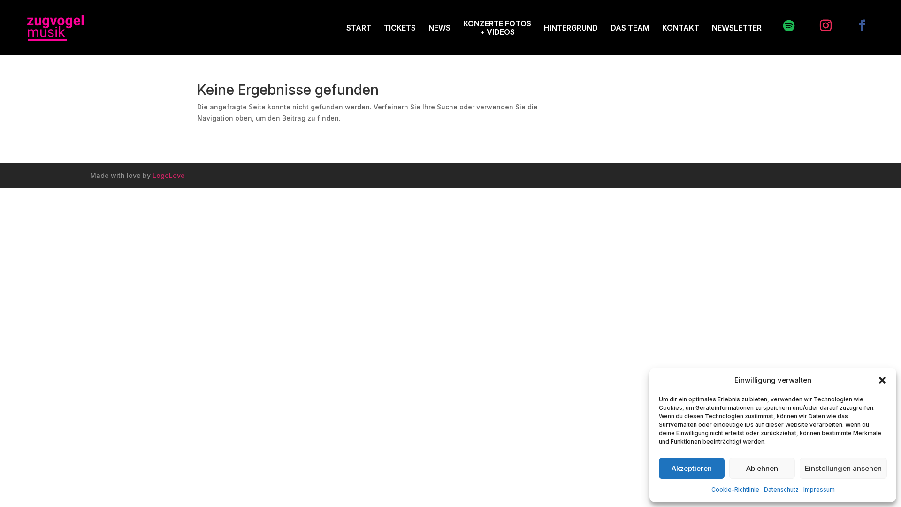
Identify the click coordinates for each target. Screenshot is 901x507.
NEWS (439, 27)
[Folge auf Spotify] (784, 26)
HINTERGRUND (571, 27)
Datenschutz (781, 489)
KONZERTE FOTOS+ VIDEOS (497, 28)
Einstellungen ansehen (843, 468)
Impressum (819, 489)
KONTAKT (680, 27)
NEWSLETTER (737, 27)
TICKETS (400, 27)
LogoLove (169, 175)
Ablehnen (762, 468)
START (358, 27)
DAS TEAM (630, 27)
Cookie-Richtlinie (735, 489)
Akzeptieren (692, 468)
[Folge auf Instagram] (820, 26)
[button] (882, 380)
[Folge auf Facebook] (857, 26)
